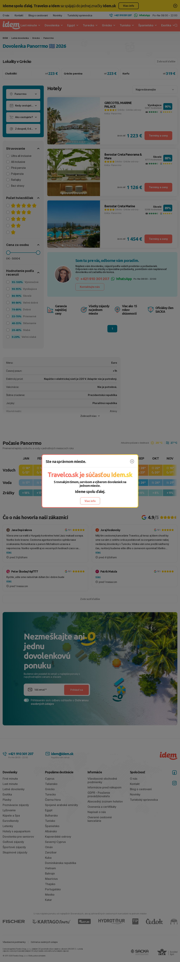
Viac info (90, 500)
